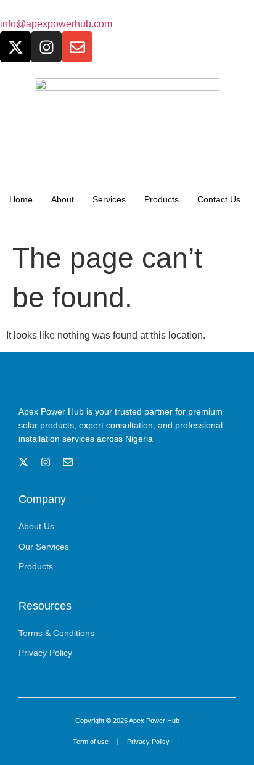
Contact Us (218, 199)
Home (21, 199)
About (62, 199)
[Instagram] (46, 46)
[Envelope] (77, 46)
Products (161, 199)
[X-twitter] (15, 46)
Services (109, 199)
